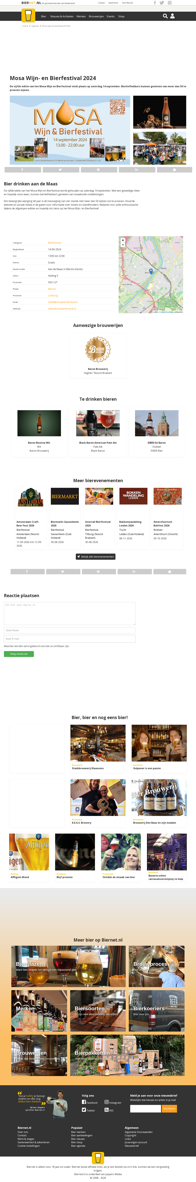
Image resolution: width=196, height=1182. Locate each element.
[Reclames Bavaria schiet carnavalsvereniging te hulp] (167, 852)
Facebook (92, 1102)
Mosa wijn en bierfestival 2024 (56, 26)
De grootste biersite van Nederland (58, 3)
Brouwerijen (96, 16)
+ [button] (123, 240)
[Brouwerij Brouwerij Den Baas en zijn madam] (159, 797)
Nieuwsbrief (132, 1145)
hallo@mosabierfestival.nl (63, 302)
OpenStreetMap (167, 312)
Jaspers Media (114, 1174)
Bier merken (78, 1132)
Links (128, 1139)
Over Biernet (127, 3)
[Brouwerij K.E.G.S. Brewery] (98, 797)
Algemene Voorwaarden (139, 1132)
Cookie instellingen (29, 1145)
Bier (43, 16)
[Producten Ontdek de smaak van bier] (121, 852)
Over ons (23, 1132)
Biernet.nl (79, 1174)
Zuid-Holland (135, 534)
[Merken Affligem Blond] (29, 852)
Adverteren (113, 3)
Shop (121, 16)
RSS (111, 1110)
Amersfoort (160, 534)
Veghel (88, 373)
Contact (101, 3)
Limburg (53, 295)
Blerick (52, 289)
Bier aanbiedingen (81, 1135)
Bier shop (76, 1142)
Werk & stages (26, 1139)
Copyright (130, 1135)
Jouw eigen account (136, 1142)
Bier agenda (78, 1145)
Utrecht (172, 534)
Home (25, 26)
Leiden (123, 534)
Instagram (115, 1102)
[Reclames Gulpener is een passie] (159, 743)
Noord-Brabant (103, 373)
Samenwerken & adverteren (34, 1142)
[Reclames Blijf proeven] (75, 852)
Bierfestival (54, 242)
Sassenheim (58, 534)
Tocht (122, 530)
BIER (25, 2)
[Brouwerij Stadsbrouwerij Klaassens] (98, 743)
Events (111, 16)
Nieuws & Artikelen (62, 16)
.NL (38, 2)
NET (32, 2)
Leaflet (155, 312)
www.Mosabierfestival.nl (62, 308)
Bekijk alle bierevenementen (97, 556)
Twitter (90, 1110)
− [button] (123, 245)
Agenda (35, 26)
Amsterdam (23, 534)
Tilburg (89, 534)
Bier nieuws (78, 1139)
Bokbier (158, 530)
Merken (81, 16)
